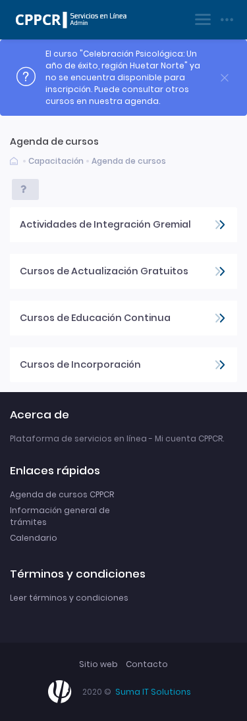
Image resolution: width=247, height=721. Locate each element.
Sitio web (98, 664)
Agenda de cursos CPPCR (62, 494)
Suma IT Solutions (153, 691)
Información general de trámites (60, 516)
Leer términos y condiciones (69, 597)
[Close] (225, 78)
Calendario (33, 537)
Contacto (147, 664)
